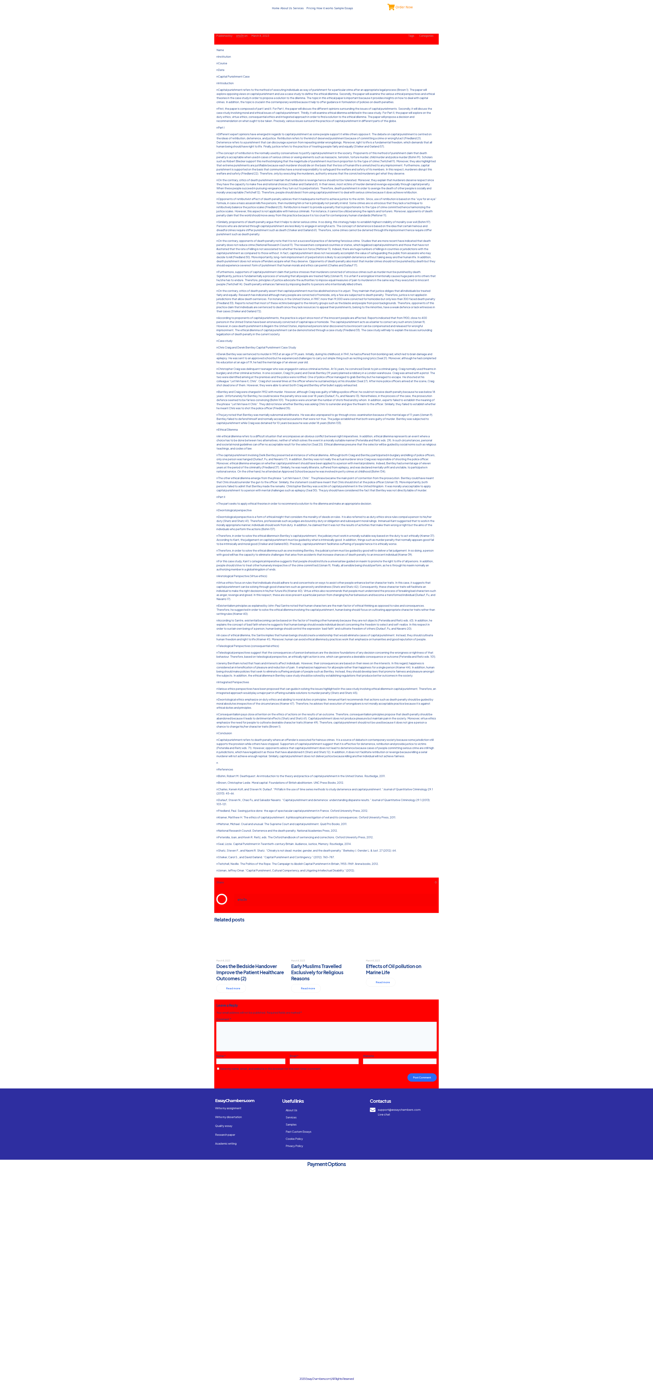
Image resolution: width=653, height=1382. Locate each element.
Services (298, 8)
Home (275, 8)
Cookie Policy (294, 1138)
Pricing (310, 8)
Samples (291, 1124)
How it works (324, 8)
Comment (223, 1019)
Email (294, 1056)
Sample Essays (343, 8)
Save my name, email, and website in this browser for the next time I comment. (270, 1068)
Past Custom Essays (298, 1131)
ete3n (240, 35)
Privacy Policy (294, 1146)
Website (368, 1056)
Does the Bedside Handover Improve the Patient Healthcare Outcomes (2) (250, 972)
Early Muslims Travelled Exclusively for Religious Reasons (317, 972)
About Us (286, 8)
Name (221, 1056)
